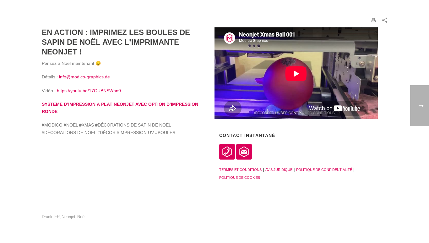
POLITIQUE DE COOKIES (239, 177)
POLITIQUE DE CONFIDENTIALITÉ (324, 170)
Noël (81, 217)
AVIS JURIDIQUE (278, 170)
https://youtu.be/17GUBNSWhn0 (89, 90)
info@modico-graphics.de (84, 76)
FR (57, 217)
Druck (47, 217)
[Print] (373, 20)
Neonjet (68, 217)
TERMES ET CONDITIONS (240, 170)
